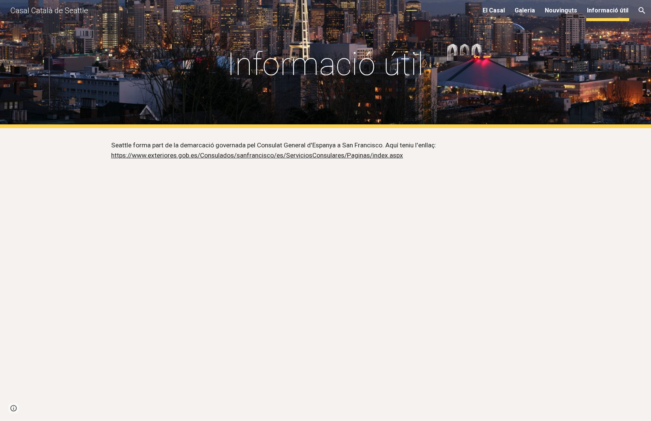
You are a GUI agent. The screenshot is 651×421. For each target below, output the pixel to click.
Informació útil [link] (607, 10)
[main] (325, 64)
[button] (642, 11)
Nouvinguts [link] (561, 10)
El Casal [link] (494, 10)
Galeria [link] (525, 10)
